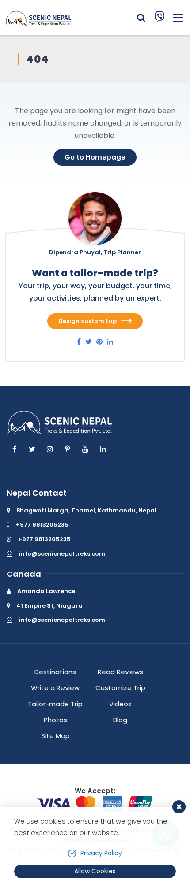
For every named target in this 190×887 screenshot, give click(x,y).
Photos (55, 719)
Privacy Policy (101, 853)
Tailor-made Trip (55, 704)
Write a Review (55, 687)
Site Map (55, 735)
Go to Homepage (95, 157)
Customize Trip (120, 687)
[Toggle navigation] (175, 17)
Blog (120, 719)
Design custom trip (87, 321)
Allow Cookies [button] (95, 871)
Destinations (55, 671)
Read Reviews (120, 671)
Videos (120, 704)
